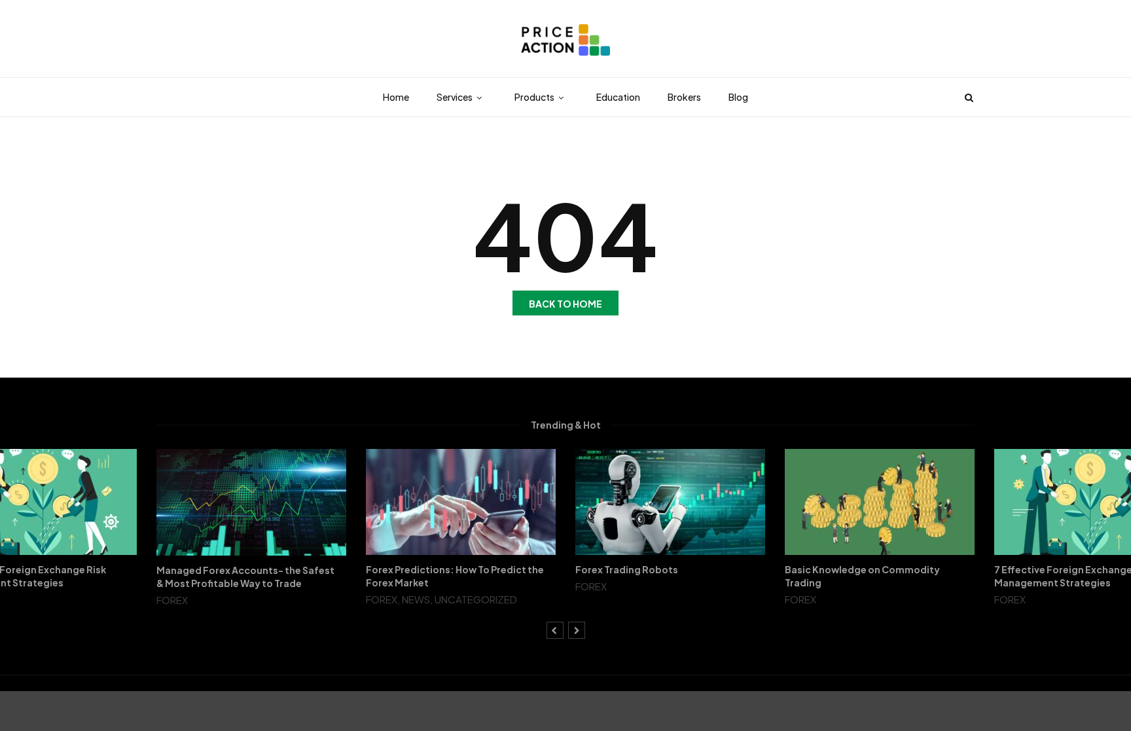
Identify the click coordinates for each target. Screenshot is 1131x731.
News (416, 599)
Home (396, 97)
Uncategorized (476, 599)
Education (618, 97)
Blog (738, 97)
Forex (172, 600)
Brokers (684, 97)
